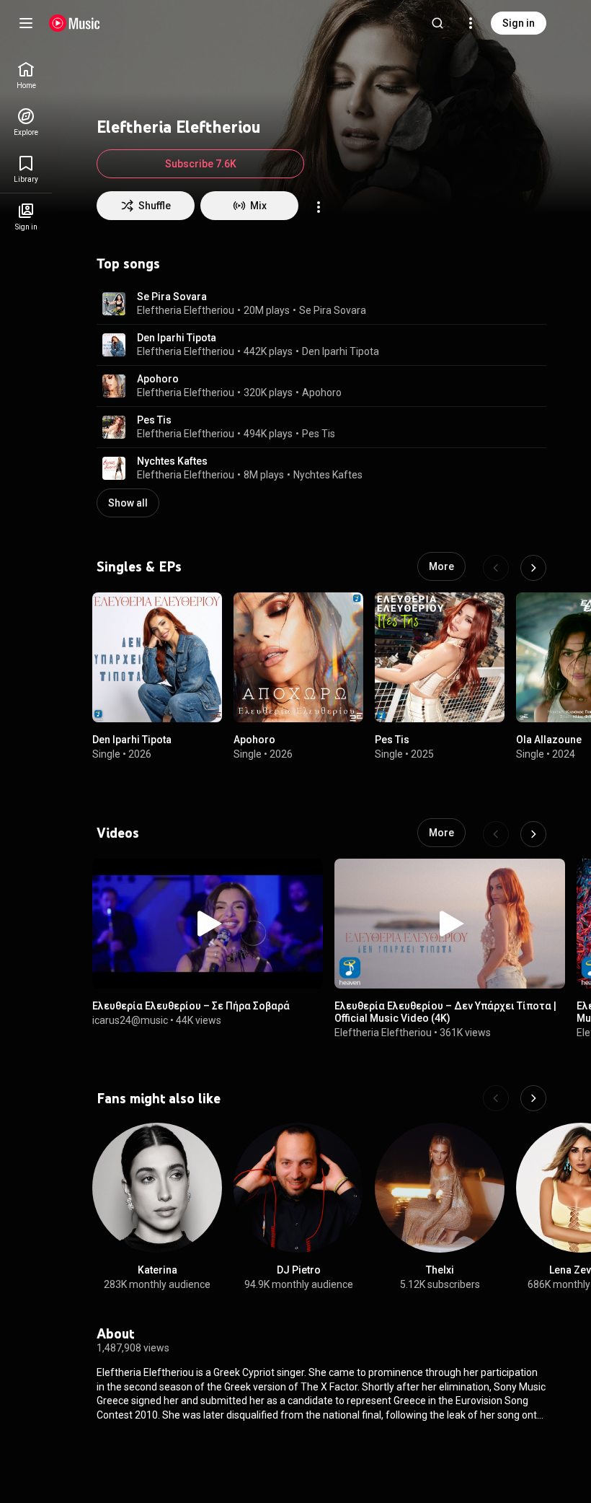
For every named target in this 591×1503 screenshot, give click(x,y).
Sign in (518, 23)
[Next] (533, 567)
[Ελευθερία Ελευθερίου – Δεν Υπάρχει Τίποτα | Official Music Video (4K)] (449, 924)
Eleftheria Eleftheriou (185, 310)
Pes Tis (154, 420)
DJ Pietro (299, 1270)
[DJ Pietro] (298, 1188)
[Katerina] (157, 1188)
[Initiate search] (437, 23)
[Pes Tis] (440, 657)
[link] (26, 75)
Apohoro (158, 379)
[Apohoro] (298, 657)
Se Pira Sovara (172, 296)
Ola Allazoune (549, 739)
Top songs (128, 263)
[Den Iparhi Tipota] (157, 657)
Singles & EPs (139, 566)
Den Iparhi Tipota (176, 337)
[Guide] (26, 23)
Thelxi (440, 1270)
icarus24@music (130, 1020)
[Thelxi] (440, 1188)
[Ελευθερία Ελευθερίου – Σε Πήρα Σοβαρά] (207, 924)
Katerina (157, 1270)
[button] (113, 303)
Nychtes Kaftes (172, 461)
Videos (118, 832)
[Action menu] (318, 207)
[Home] (74, 23)
